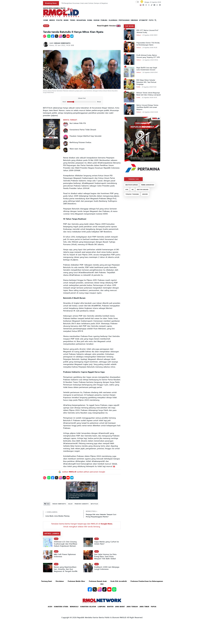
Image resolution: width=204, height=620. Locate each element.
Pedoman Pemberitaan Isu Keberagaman (147, 581)
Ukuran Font (82, 98)
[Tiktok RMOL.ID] (104, 589)
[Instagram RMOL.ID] (99, 589)
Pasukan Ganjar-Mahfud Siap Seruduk (85, 136)
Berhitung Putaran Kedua (80, 142)
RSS (102, 584)
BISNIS (66, 20)
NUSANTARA (81, 20)
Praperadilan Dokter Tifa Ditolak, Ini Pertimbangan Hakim (148, 44)
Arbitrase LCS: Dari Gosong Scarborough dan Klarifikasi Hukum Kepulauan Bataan (65, 544)
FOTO (151, 20)
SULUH (70, 504)
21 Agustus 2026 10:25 (149, 47)
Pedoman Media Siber (76, 581)
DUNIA (89, 20)
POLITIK (59, 20)
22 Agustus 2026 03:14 (149, 97)
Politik (138, 87)
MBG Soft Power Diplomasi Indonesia (65, 555)
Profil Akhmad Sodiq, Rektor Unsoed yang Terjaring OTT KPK (148, 56)
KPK (126, 189)
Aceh (50, 607)
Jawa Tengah (132, 607)
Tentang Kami (46, 581)
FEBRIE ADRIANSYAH (147, 185)
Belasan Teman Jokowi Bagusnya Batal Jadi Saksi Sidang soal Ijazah (149, 94)
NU (133, 189)
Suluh (46, 25)
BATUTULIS (94, 504)
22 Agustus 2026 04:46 (150, 112)
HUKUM (96, 20)
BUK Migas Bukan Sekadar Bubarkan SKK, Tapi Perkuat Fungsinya (146, 82)
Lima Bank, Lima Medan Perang (57, 516)
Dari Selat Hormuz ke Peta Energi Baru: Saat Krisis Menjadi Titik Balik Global (105, 556)
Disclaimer (60, 581)
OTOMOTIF (143, 20)
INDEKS (52, 20)
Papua (153, 607)
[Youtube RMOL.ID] (109, 589)
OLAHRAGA (113, 20)
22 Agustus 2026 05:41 (149, 72)
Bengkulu (74, 607)
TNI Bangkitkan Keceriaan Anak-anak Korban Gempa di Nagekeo (84, 3)
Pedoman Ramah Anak (98, 581)
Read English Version (106, 25)
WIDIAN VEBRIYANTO (62, 43)
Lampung (101, 607)
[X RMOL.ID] (95, 589)
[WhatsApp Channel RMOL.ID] (114, 589)
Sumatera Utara (61, 607)
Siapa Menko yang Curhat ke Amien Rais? (106, 543)
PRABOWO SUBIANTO (82, 504)
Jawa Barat (120, 607)
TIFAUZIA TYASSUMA (132, 194)
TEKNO (72, 20)
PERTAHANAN (124, 20)
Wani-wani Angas (77, 149)
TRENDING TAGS (133, 179)
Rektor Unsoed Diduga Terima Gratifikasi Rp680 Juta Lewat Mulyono (147, 107)
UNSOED (145, 194)
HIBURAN (134, 20)
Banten (110, 607)
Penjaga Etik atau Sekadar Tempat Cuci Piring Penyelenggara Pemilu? (101, 515)
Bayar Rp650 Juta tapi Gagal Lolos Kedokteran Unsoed (147, 69)
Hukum (139, 35)
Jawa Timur (144, 607)
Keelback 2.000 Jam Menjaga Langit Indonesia (106, 568)
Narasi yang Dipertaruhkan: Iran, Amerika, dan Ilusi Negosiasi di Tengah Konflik (65, 569)
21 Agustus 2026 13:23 (149, 87)
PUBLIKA (104, 20)
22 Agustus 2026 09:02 (150, 60)
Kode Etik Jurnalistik (118, 581)
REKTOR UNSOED (142, 189)
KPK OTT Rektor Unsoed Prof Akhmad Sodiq (147, 31)
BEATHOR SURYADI (131, 185)
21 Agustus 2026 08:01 (149, 35)
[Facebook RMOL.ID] (90, 589)
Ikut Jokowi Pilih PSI (78, 123)
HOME (45, 20)
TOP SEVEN (129, 26)
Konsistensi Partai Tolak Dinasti (83, 129)
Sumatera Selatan (88, 607)
